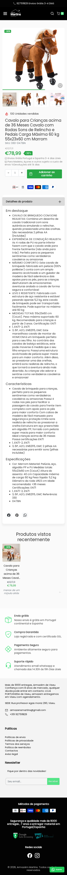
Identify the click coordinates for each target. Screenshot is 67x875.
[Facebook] (30, 855)
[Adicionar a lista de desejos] (60, 85)
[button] (52, 13)
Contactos (11, 750)
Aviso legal (11, 754)
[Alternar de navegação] (5, 13)
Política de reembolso (18, 747)
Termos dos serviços (17, 744)
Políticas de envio (15, 737)
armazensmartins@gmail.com (28, 710)
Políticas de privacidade (19, 740)
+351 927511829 (18, 714)
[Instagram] (37, 855)
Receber (53, 781)
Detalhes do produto (19, 201)
